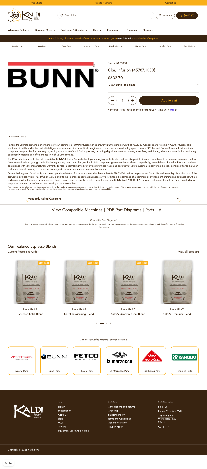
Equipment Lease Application (73, 430)
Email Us (162, 407)
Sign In (61, 407)
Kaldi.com (33, 450)
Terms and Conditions (119, 419)
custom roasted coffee (77, 38)
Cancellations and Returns (121, 407)
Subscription (64, 410)
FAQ (60, 422)
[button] (187, 15)
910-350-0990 (174, 411)
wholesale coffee (143, 38)
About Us (62, 415)
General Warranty (117, 422)
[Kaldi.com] (24, 15)
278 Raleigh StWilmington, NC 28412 (167, 419)
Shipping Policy (116, 415)
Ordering (113, 410)
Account (167, 15)
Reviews (62, 427)
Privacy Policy (115, 427)
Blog (60, 419)
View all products (188, 252)
